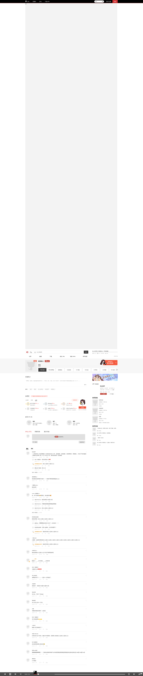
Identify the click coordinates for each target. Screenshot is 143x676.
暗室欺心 (41, 361)
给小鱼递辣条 (34, 642)
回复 (47, 457)
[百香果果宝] (28, 408)
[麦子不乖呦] (28, 404)
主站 (28, 1)
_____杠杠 (34, 559)
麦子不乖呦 (32, 403)
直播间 (34, 1)
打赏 (82, 407)
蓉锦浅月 (34, 658)
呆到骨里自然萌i (35, 517)
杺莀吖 (49, 408)
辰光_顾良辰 (34, 575)
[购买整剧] (108, 362)
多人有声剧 (40, 389)
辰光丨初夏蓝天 (38, 459)
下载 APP (47, 1)
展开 (113, 389)
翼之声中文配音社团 (39, 423)
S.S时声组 (78, 423)
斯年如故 (50, 403)
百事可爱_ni (34, 550)
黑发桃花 (34, 600)
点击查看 (40, 472)
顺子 (54, 421)
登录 (57, 436)
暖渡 (74, 421)
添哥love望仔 (34, 650)
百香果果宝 (32, 408)
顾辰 (35, 389)
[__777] (64, 404)
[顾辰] (29, 422)
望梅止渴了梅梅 (38, 468)
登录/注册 (108, 1)
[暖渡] (69, 422)
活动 (40, 1)
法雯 (33, 608)
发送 (86, 352)
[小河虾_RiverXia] (64, 408)
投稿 (115, 1)
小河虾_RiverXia (69, 408)
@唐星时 (46, 527)
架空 (31, 389)
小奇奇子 (34, 625)
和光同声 (47, 389)
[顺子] (49, 422)
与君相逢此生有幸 (38, 463)
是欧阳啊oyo (34, 476)
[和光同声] (95, 388)
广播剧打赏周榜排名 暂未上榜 (39, 396)
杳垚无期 (34, 592)
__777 (67, 403)
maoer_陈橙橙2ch (36, 493)
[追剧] (47, 361)
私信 (113, 394)
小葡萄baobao (35, 485)
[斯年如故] (46, 404)
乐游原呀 (34, 583)
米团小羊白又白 (38, 499)
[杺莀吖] (46, 408)
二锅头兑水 (34, 538)
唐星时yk (36, 523)
